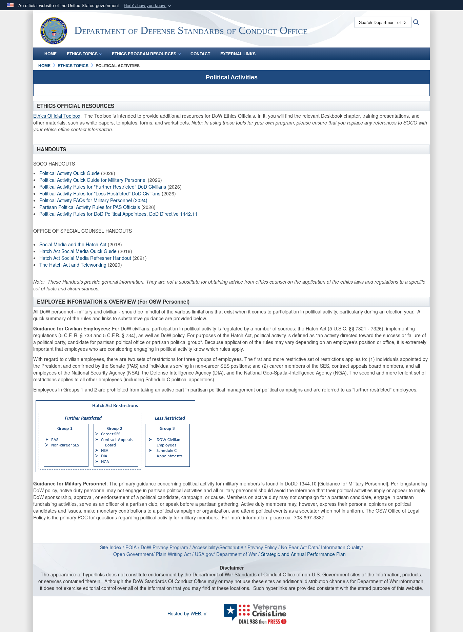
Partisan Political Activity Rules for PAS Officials (89, 207)
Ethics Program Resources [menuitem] (144, 54)
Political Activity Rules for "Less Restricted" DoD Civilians (99, 193)
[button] (148, 5)
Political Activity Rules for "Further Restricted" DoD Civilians (102, 186)
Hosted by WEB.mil (187, 613)
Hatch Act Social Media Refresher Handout (86, 257)
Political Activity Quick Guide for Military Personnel (92, 179)
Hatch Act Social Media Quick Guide (78, 251)
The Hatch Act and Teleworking (72, 264)
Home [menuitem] (50, 54)
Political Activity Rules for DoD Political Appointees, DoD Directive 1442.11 (118, 213)
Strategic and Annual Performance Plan (305, 554)
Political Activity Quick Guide (69, 173)
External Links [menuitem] (238, 54)
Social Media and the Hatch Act (72, 244)
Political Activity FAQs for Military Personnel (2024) (93, 200)
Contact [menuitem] (200, 54)
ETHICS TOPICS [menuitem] (82, 54)
